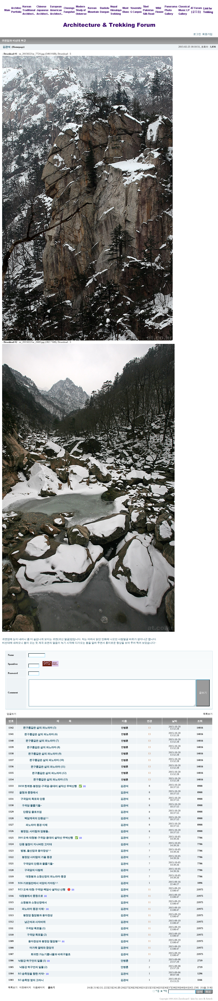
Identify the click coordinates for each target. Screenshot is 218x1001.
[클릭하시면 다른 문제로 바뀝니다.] (50, 663)
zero (201, 999)
